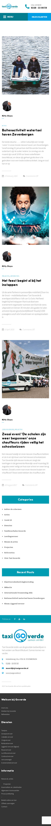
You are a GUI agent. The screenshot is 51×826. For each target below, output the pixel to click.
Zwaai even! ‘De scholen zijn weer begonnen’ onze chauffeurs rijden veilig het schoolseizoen (24, 440)
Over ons (4, 708)
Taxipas (4, 730)
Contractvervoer (7, 756)
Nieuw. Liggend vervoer (14, 603)
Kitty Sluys (7, 116)
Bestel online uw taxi (8, 800)
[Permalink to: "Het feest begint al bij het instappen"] (25, 215)
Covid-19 (8, 520)
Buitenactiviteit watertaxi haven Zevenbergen (21, 132)
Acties (4, 126)
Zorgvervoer (5, 740)
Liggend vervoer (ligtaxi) (10, 746)
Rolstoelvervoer (7, 743)
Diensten (8, 525)
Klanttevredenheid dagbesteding (19, 582)
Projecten (6, 276)
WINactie (8, 587)
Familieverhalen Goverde (15, 531)
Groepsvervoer (6, 734)
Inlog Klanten (39, 17)
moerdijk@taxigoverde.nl (17, 668)
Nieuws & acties (11, 542)
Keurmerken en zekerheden (11, 787)
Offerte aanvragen (8, 803)
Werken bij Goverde (8, 711)
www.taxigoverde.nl (13, 673)
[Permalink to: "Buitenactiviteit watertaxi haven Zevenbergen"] (25, 65)
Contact (4, 806)
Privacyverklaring (7, 794)
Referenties (14, 276)
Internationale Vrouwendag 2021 (18, 593)
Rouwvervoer (6, 750)
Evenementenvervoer (9, 763)
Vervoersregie (6, 759)
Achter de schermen (12, 509)
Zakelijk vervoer (7, 737)
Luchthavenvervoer (8, 753)
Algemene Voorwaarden (10, 790)
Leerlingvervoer (8, 429)
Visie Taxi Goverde (12, 558)
